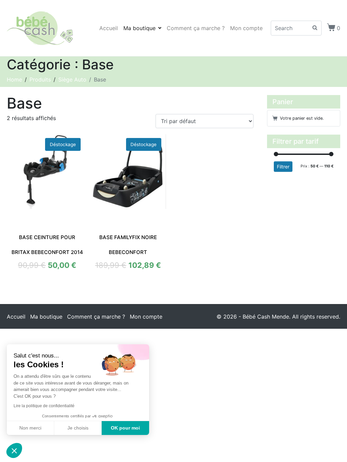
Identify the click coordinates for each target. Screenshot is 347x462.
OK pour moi (125, 428)
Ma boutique (139, 28)
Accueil (108, 28)
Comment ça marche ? (196, 28)
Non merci (30, 428)
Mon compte (246, 28)
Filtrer (283, 166)
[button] (14, 450)
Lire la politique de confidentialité (44, 405)
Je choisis (77, 428)
